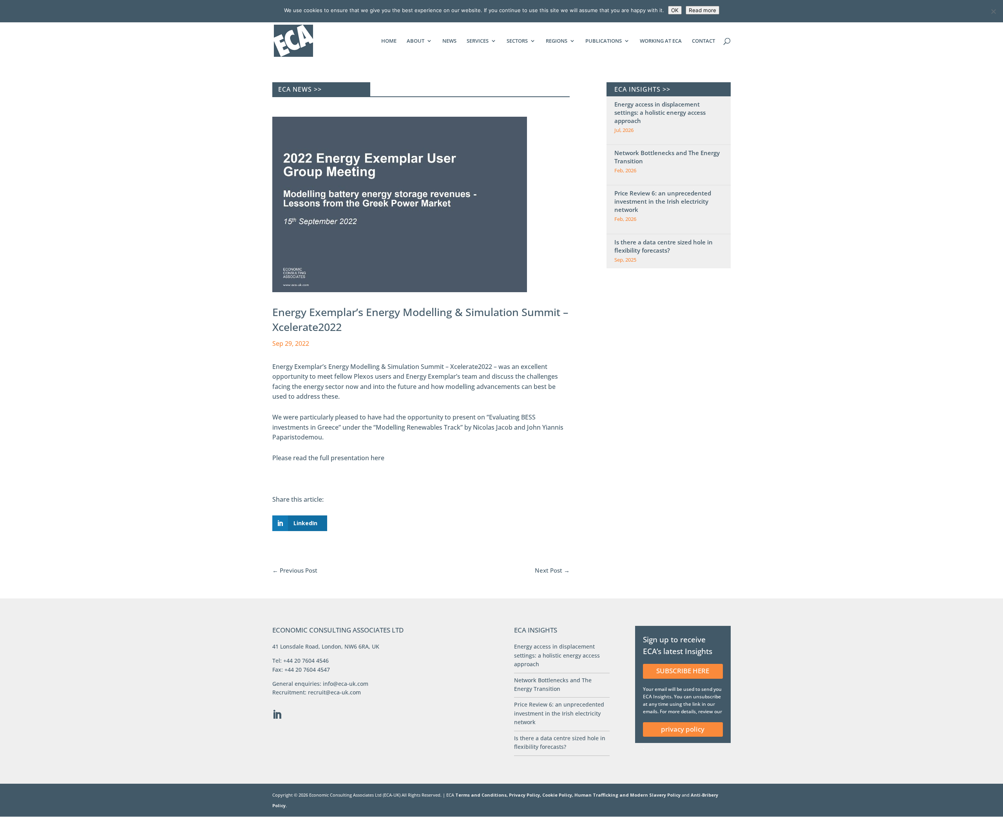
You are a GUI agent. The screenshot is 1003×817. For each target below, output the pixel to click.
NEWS (449, 41)
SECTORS (517, 41)
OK (675, 10)
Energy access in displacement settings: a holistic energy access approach (660, 112)
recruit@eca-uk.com (334, 692)
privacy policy (682, 729)
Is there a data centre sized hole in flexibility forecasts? (663, 246)
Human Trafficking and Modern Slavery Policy (628, 795)
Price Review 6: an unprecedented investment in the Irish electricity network (662, 201)
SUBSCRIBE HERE (682, 670)
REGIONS (556, 41)
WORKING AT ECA (661, 41)
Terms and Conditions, (481, 795)
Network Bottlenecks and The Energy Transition (667, 157)
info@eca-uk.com (345, 683)
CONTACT (703, 41)
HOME (388, 41)
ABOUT (415, 41)
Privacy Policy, (525, 795)
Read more (702, 10)
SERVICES (478, 41)
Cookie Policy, (558, 795)
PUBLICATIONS (603, 41)
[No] (993, 11)
